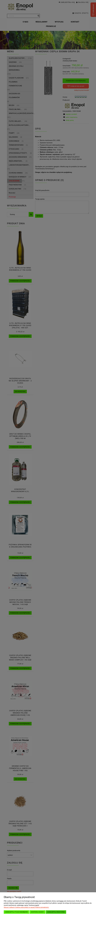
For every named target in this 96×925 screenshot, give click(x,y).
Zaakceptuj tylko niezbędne (16, 912)
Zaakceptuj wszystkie (56, 912)
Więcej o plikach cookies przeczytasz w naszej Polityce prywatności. (26, 907)
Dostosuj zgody (37, 912)
